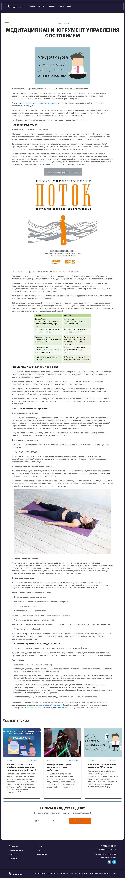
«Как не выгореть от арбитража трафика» (38, 103)
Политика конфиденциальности (78, 873)
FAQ (69, 6)
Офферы (12, 854)
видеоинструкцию (32, 708)
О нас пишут (41, 854)
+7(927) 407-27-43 (108, 846)
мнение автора (61, 708)
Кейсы (61, 6)
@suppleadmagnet (108, 857)
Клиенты (51, 6)
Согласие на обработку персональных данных (102, 873)
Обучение (13, 858)
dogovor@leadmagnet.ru (106, 849)
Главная (31, 6)
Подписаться (80, 821)
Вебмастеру (14, 846)
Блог (38, 850)
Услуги (41, 6)
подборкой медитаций (52, 705)
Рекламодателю (16, 850)
